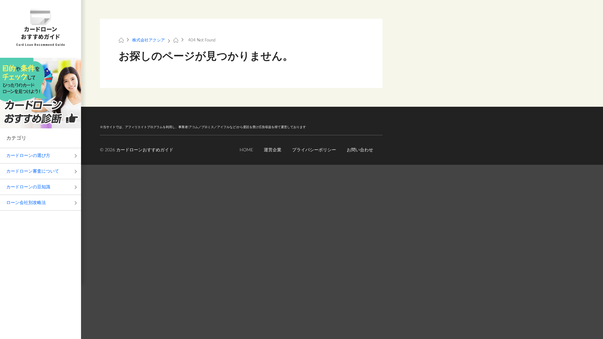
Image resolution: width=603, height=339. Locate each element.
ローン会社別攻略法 (26, 203)
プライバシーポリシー (314, 150)
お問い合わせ (360, 150)
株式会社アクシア (148, 40)
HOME (246, 150)
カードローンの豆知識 (28, 187)
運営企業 (272, 150)
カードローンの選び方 (28, 155)
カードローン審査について (32, 171)
